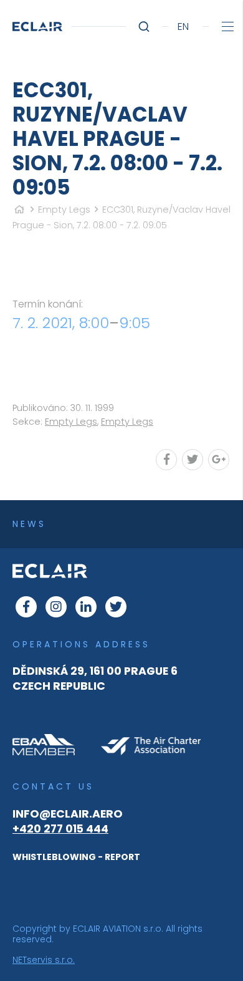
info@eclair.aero (67, 813)
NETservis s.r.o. (43, 960)
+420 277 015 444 (60, 828)
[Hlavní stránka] (19, 209)
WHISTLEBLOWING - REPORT (76, 857)
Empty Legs (64, 209)
